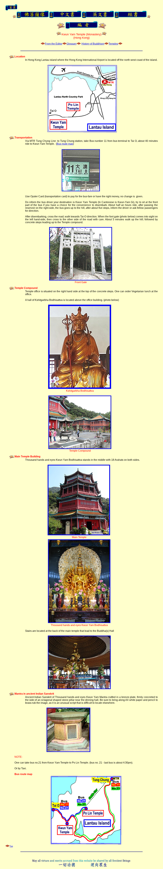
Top (11, 846)
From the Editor (53, 43)
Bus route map (65, 143)
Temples (113, 43)
